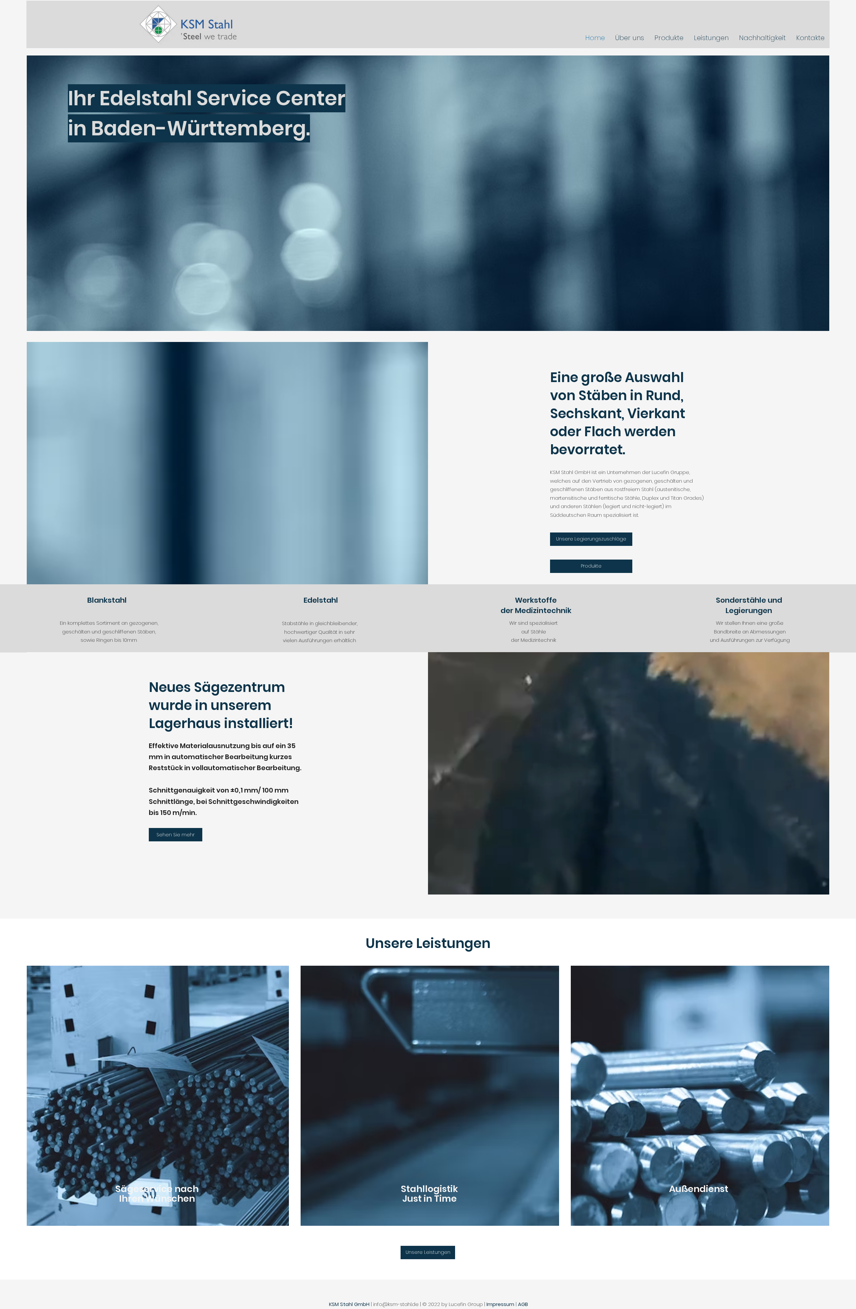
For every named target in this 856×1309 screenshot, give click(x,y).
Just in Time (429, 1198)
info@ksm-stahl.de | (397, 1304)
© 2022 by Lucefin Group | (454, 1304)
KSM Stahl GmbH (349, 1304)
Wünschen (170, 1198)
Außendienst (698, 1189)
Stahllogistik (429, 1189)
